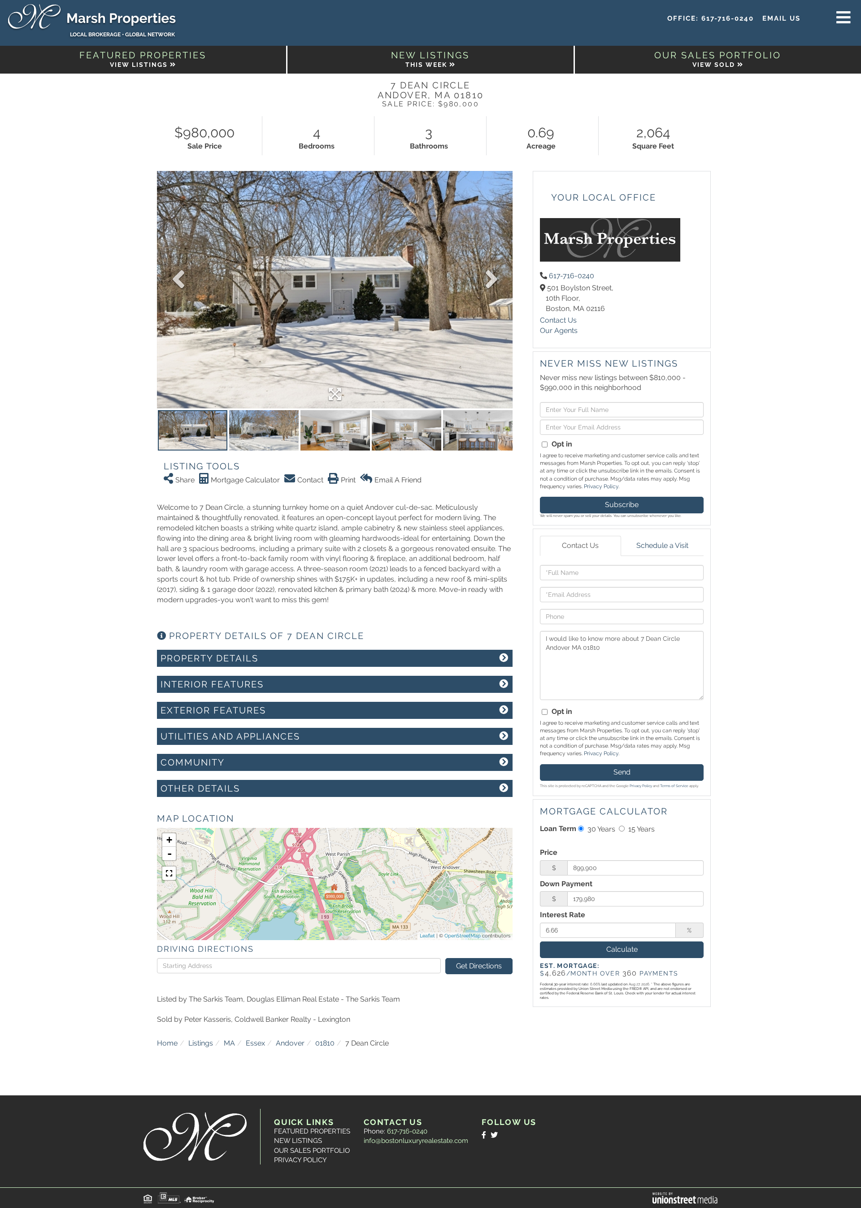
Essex (255, 1043)
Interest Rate (562, 914)
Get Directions (479, 966)
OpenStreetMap (462, 936)
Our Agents (559, 330)
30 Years (600, 829)
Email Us (781, 18)
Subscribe (622, 504)
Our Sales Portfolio (312, 1151)
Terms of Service (674, 785)
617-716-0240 (727, 18)
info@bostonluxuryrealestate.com (416, 1141)
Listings (200, 1043)
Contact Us (558, 320)
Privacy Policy (601, 486)
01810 (325, 1043)
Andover (290, 1043)
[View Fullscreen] (169, 873)
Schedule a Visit (662, 545)
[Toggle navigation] (843, 18)
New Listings (298, 1141)
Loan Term (558, 828)
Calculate (622, 949)
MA (229, 1043)
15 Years (640, 829)
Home (167, 1043)
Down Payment (566, 884)
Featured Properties (312, 1131)
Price (548, 852)
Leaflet (427, 936)
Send (622, 772)
